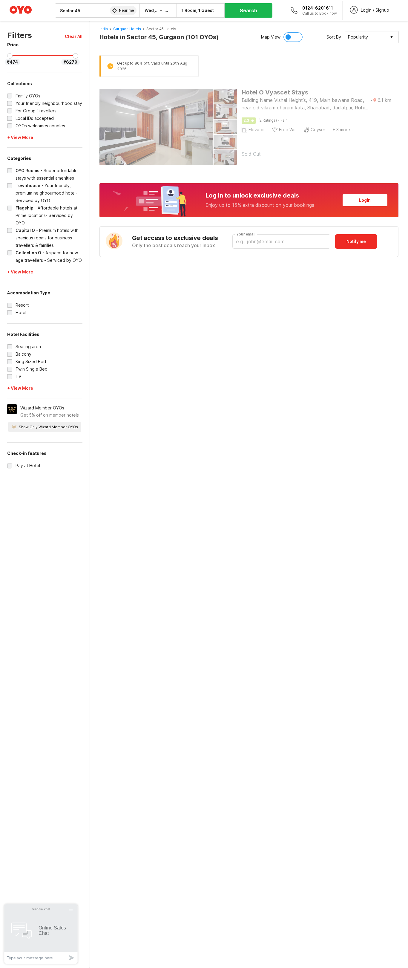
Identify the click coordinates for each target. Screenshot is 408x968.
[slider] (10, 56)
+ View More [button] (20, 137)
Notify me (356, 241)
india (103, 29)
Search (248, 10)
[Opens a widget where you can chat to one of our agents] (41, 934)
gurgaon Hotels (127, 29)
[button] (73, 36)
